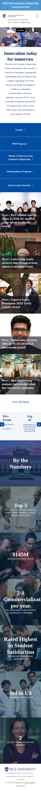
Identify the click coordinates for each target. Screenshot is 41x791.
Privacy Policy (19, 782)
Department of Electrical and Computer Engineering (19, 20)
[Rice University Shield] (4, 19)
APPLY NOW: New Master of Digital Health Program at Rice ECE (20, 5)
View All (20, 401)
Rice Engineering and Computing (16, 16)
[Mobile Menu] (37, 16)
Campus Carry (20, 786)
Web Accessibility (30, 782)
